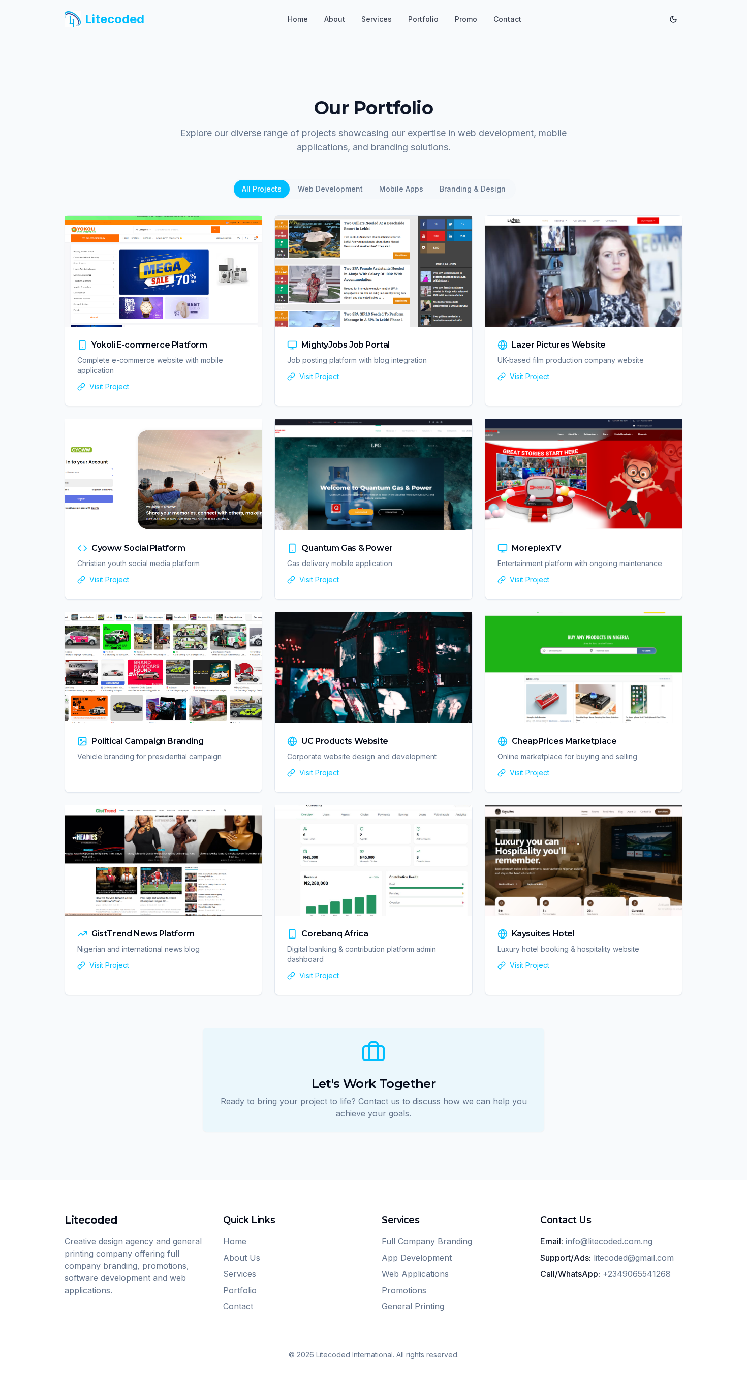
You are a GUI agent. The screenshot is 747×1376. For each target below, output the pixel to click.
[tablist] (374, 189)
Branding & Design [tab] (473, 188)
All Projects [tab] (262, 188)
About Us (241, 1258)
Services (376, 19)
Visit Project (109, 386)
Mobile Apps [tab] (401, 188)
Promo (466, 19)
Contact (507, 19)
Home (298, 19)
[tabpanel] (373, 605)
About (334, 19)
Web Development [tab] (330, 188)
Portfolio (423, 19)
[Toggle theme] (673, 19)
